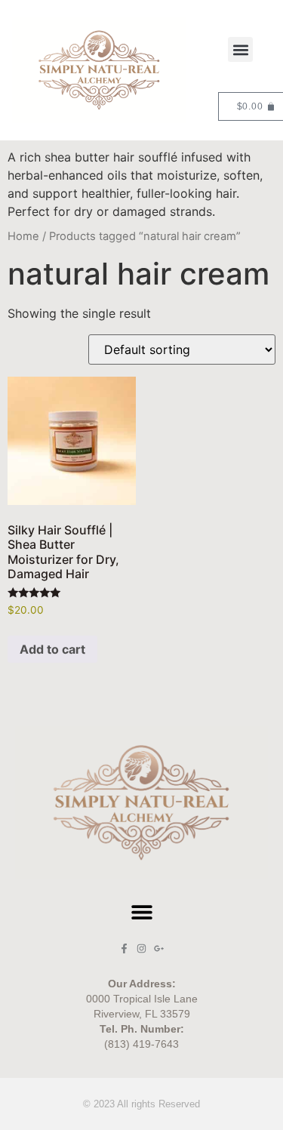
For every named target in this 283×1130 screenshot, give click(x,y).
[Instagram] (141, 948)
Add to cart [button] (52, 649)
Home (23, 236)
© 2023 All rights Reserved (141, 1104)
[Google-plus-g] (159, 948)
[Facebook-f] (124, 948)
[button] (240, 49)
